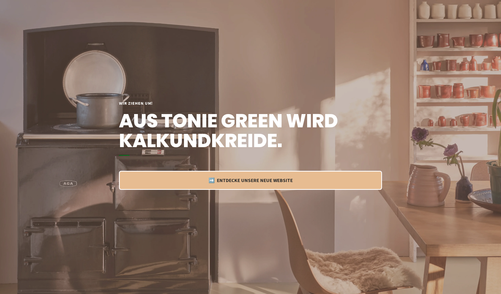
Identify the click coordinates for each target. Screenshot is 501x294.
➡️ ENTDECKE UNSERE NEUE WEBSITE (250, 180)
